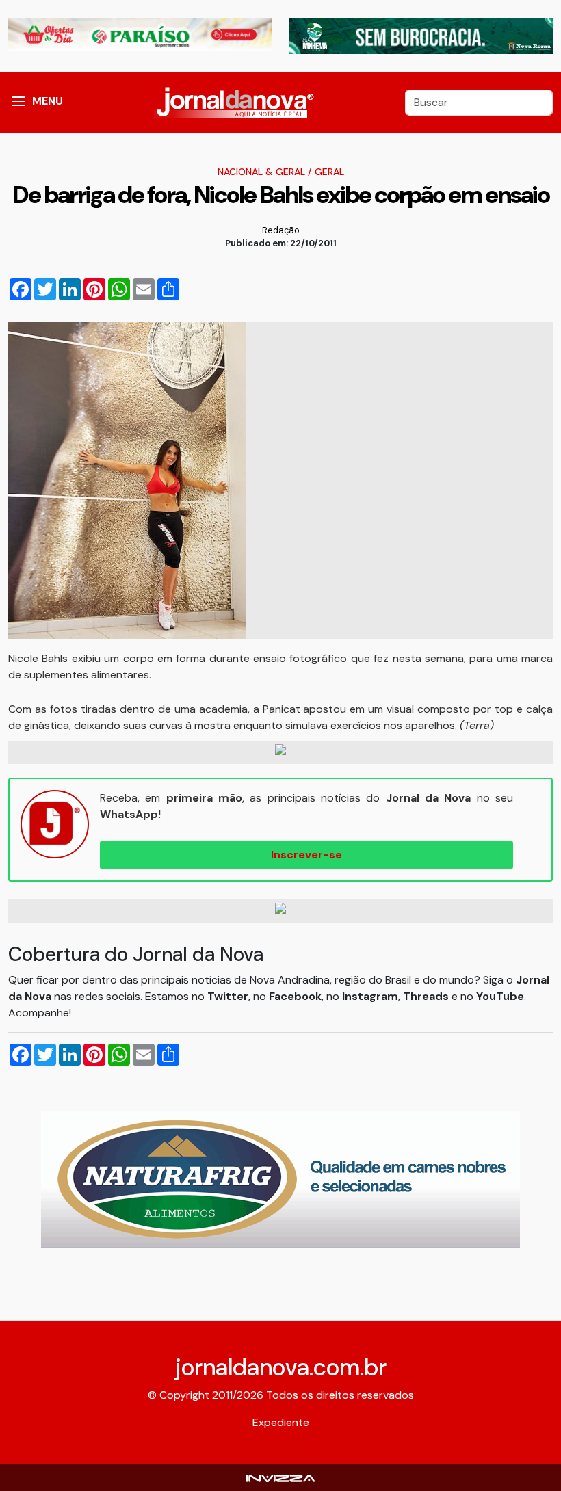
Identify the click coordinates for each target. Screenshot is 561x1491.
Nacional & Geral (261, 172)
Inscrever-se (306, 854)
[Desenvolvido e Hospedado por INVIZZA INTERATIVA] (280, 1477)
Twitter (227, 996)
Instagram (370, 996)
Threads (427, 996)
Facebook (295, 996)
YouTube (500, 996)
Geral (329, 172)
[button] (18, 102)
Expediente (280, 1422)
